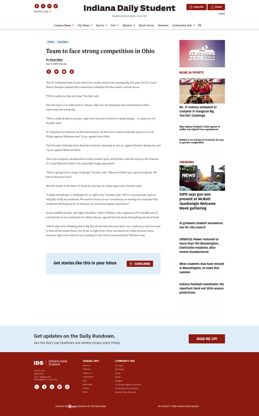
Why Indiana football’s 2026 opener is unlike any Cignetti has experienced (199, 128)
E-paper (221, 13)
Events (118, 373)
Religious (119, 381)
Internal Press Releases (125, 392)
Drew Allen (56, 60)
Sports (198, 73)
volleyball (63, 42)
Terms (85, 392)
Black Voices (146, 25)
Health (118, 377)
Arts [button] (113, 25)
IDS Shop (119, 366)
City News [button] (83, 25)
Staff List (86, 369)
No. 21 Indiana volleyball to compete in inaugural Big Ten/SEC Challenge (198, 111)
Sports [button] (100, 25)
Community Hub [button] (182, 25)
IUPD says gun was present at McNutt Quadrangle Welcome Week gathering (197, 201)
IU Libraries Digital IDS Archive (128, 385)
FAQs (85, 381)
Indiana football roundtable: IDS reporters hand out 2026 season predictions (201, 288)
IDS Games (119, 370)
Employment (88, 377)
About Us (86, 366)
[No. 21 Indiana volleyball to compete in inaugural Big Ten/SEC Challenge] (202, 91)
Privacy (86, 389)
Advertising (87, 385)
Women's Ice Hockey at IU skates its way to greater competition (201, 141)
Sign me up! (206, 339)
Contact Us (87, 373)
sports (51, 42)
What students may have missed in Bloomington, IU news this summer (201, 268)
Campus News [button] (62, 25)
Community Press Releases (126, 389)
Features (163, 25)
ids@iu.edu (38, 374)
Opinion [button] (127, 25)
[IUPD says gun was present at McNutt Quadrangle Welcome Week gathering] (202, 178)
